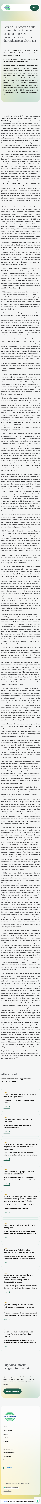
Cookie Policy (8, 1491)
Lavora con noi (8, 1449)
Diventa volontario (12, 1391)
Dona (34, 7)
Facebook (9, 1467)
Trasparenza (7, 1460)
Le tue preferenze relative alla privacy (21, 1501)
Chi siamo (6, 1427)
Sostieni (6, 1434)
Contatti (6, 1441)
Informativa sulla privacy (11, 1487)
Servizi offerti (8, 1430)
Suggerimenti (7, 1456)
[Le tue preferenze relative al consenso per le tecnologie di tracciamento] (37, 1500)
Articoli (6, 1438)
